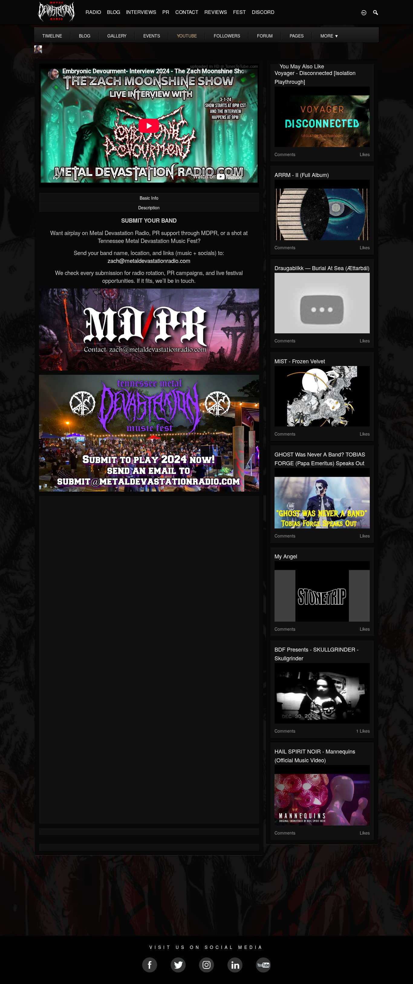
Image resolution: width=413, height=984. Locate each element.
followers (227, 36)
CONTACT (186, 11)
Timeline (52, 36)
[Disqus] (149, 581)
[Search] (376, 12)
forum (265, 36)
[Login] (364, 12)
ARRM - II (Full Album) (302, 174)
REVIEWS (215, 11)
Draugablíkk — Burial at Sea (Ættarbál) (322, 268)
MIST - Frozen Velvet (300, 361)
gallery (116, 36)
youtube (187, 36)
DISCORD (263, 11)
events (151, 36)
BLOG (113, 11)
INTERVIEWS (141, 11)
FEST (239, 11)
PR (165, 11)
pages (297, 36)
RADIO (93, 11)
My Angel (286, 556)
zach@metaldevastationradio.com (149, 260)
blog (84, 36)
